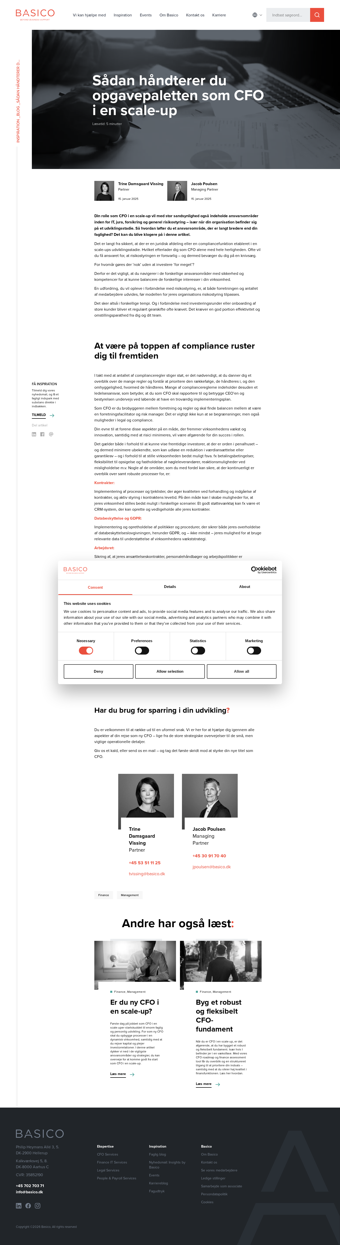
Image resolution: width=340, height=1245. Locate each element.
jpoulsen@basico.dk (212, 867)
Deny (98, 671)
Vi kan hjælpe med (89, 15)
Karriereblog (158, 1183)
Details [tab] (170, 586)
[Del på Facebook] (42, 434)
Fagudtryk (157, 1191)
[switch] (142, 651)
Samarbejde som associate (221, 1186)
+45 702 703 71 (30, 1186)
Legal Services (108, 1170)
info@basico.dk (29, 1192)
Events (146, 15)
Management (130, 895)
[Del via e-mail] (51, 434)
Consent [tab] (95, 587)
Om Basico (169, 15)
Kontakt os (195, 15)
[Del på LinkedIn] (34, 434)
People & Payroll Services (116, 1178)
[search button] (317, 15)
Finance (103, 895)
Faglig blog (157, 1154)
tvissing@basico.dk (147, 874)
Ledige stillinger (213, 1178)
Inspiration (123, 15)
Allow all (241, 671)
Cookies (207, 1202)
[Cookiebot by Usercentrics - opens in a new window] (255, 570)
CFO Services (107, 1154)
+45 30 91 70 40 (209, 856)
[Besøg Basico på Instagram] (37, 1205)
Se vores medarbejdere (219, 1170)
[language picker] (257, 14)
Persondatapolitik (214, 1194)
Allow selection (170, 671)
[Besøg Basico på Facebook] (28, 1205)
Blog (18, 111)
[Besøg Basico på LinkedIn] (18, 1205)
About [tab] (244, 586)
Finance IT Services (112, 1162)
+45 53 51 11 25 (145, 863)
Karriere (219, 15)
